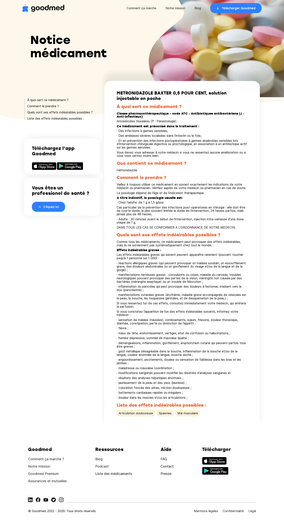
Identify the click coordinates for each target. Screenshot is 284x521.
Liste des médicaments (113, 474)
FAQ (164, 459)
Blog (198, 8)
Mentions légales (206, 511)
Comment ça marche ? (46, 459)
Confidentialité (233, 511)
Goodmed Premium (43, 474)
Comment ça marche (141, 8)
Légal (252, 511)
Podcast (102, 466)
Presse (166, 474)
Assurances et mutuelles (47, 481)
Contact (167, 466)
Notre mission (175, 8)
